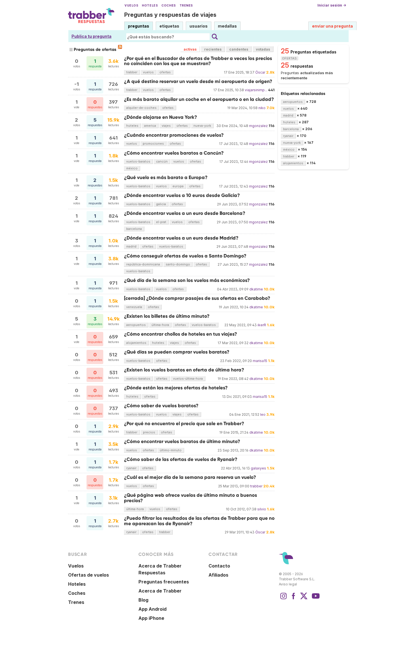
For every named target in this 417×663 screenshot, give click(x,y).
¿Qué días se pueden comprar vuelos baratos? (176, 352)
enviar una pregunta (332, 26)
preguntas (138, 26)
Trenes (186, 5)
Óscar (260, 72)
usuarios (198, 26)
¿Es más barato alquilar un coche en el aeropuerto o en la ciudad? (199, 99)
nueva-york (202, 126)
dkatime (256, 289)
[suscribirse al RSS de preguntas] (120, 47)
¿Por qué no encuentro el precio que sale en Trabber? (184, 424)
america (150, 126)
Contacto (219, 566)
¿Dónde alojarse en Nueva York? (160, 117)
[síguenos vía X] (303, 599)
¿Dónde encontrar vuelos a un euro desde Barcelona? (184, 213)
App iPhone (151, 618)
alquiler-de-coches (141, 108)
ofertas (165, 72)
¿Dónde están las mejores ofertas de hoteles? (176, 388)
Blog (143, 600)
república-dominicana (143, 264)
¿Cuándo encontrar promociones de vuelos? (174, 135)
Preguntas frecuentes (163, 582)
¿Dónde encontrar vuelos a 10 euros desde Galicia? (182, 195)
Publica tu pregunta (91, 36)
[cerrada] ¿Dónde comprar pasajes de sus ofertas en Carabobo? (197, 298)
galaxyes (258, 468)
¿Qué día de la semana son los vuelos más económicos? (187, 280)
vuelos (148, 72)
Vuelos (131, 5)
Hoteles (150, 5)
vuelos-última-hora (188, 379)
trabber (131, 72)
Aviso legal (288, 584)
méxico (132, 168)
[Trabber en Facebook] (293, 599)
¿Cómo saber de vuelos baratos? (161, 406)
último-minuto (171, 450)
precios (149, 432)
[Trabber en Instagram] (283, 599)
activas (190, 49)
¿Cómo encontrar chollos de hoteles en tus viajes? (180, 334)
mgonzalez (258, 126)
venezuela (134, 307)
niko (262, 108)
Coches (168, 5)
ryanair (131, 468)
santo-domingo (178, 264)
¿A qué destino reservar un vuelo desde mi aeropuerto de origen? (198, 81)
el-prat (161, 222)
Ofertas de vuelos (88, 575)
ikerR (262, 325)
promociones (153, 144)
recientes (213, 49)
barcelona (134, 229)
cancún (162, 161)
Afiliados (218, 575)
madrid (131, 246)
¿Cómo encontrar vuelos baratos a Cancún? (174, 153)
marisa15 (260, 361)
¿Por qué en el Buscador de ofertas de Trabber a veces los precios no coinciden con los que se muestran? (198, 60)
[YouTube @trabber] (314, 599)
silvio (261, 509)
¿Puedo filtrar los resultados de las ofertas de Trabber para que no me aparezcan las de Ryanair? (199, 520)
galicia (161, 204)
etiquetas (169, 26)
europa (178, 186)
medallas (227, 26)
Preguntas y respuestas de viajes (170, 14)
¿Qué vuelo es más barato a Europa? (166, 177)
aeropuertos (136, 325)
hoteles (132, 126)
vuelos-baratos (138, 161)
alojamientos (136, 343)
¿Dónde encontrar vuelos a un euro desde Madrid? (181, 238)
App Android (152, 609)
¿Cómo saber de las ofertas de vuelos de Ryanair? (180, 459)
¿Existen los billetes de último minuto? (167, 316)
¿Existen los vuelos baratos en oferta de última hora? (184, 370)
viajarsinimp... (256, 90)
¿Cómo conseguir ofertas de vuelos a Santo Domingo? (185, 256)
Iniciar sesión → (331, 5)
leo (263, 414)
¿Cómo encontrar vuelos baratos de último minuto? (182, 441)
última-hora (160, 325)
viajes (166, 126)
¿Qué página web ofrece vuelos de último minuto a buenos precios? (190, 497)
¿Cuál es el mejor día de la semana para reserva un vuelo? (190, 477)
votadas (263, 49)
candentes (238, 49)
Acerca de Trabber (160, 591)
